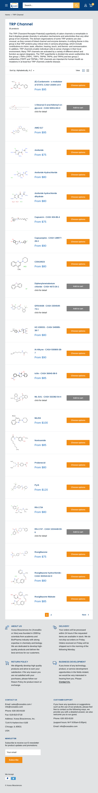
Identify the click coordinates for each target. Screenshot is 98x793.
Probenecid (40, 463)
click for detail (41, 111)
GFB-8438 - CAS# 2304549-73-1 (47, 307)
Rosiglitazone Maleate (45, 597)
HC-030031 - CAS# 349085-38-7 (47, 328)
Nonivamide (40, 440)
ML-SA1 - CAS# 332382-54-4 (48, 397)
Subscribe (14, 760)
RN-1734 (39, 507)
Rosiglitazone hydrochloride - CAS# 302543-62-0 (48, 574)
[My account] (85, 5)
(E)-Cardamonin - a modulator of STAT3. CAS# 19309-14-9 (48, 83)
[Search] (76, 5)
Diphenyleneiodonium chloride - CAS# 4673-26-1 (47, 285)
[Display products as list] (83, 70)
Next (84, 615)
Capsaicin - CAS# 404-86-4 (47, 217)
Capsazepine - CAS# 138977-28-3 (48, 239)
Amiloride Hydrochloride (46, 172)
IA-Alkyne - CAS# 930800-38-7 (48, 351)
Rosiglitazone (41, 552)
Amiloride (39, 150)
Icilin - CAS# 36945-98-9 (46, 373)
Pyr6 (37, 485)
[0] (90, 5)
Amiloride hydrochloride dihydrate (46, 195)
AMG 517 (39, 128)
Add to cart (78, 108)
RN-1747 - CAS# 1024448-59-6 (48, 530)
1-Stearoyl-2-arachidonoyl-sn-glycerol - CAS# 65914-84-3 (48, 106)
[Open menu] (6, 5)
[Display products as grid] (88, 70)
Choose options (78, 85)
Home (7, 15)
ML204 (38, 418)
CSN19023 (40, 262)
